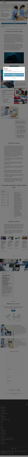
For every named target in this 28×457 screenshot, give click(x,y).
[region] (14, 73)
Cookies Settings (14, 77)
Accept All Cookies (14, 75)
